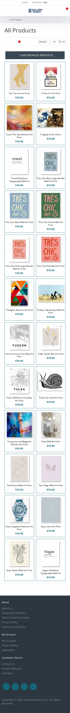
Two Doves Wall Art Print (19, 485)
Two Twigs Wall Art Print (51, 485)
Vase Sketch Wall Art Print (19, 570)
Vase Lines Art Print (50, 526)
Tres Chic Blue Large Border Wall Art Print (51, 179)
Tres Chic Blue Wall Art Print (19, 222)
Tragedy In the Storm (50, 134)
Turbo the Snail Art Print (51, 397)
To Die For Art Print (50, 93)
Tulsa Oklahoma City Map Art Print (19, 399)
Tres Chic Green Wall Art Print (50, 223)
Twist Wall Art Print (50, 441)
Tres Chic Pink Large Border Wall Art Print (19, 267)
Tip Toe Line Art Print (19, 93)
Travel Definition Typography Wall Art (19, 179)
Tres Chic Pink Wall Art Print (50, 266)
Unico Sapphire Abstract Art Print (19, 528)
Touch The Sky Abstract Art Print (19, 136)
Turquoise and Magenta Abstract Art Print (19, 443)
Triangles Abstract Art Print (19, 310)
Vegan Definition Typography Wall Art (51, 572)
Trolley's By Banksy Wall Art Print (50, 311)
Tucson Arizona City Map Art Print (19, 355)
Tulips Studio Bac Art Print (51, 353)
